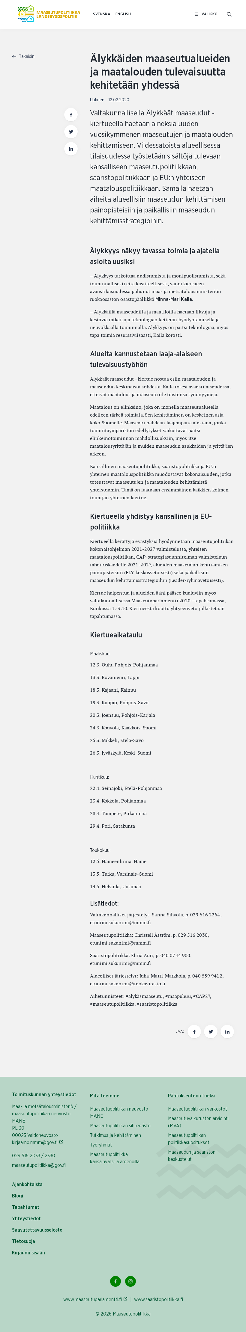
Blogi (17, 1196)
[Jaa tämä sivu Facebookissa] (71, 114)
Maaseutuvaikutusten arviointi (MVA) (198, 1122)
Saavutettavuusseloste (37, 1230)
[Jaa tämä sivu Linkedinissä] (71, 149)
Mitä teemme (104, 1095)
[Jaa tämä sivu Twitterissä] (71, 131)
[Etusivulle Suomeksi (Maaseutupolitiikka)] (49, 14)
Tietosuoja (23, 1241)
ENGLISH (123, 14)
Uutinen (98, 100)
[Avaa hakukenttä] (229, 14)
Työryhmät (101, 1145)
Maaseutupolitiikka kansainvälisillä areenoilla (115, 1158)
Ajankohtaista (27, 1184)
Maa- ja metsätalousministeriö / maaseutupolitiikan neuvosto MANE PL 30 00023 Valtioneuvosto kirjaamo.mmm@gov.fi (45, 1124)
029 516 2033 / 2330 (33, 1155)
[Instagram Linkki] (130, 1281)
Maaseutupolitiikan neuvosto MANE (119, 1113)
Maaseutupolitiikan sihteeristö (120, 1125)
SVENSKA (101, 14)
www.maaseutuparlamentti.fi (95, 1299)
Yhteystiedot (26, 1218)
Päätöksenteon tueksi (191, 1095)
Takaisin (26, 57)
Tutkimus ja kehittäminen (115, 1135)
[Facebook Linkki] (115, 1281)
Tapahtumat (25, 1207)
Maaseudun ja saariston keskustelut (191, 1156)
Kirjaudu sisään (28, 1252)
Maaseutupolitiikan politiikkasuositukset (188, 1139)
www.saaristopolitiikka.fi (158, 1299)
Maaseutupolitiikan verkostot (197, 1109)
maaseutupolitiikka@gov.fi (39, 1165)
